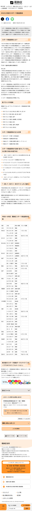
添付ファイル (6, 390)
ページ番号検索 (26, 505)
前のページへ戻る (10, 435)
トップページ (9, 6)
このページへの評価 (8, 498)
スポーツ (26, 6)
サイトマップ (6, 492)
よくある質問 (16, 428)
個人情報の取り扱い (8, 495)
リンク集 (19, 492)
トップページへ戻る (23, 435)
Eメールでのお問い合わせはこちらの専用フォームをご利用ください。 (17, 411)
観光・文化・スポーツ (17, 6)
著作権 (19, 495)
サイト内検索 (13, 505)
